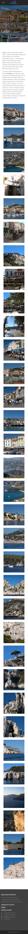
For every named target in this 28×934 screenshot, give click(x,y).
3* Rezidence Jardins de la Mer (10, 899)
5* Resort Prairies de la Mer (9, 897)
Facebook (6, 919)
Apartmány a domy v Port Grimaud (11, 902)
